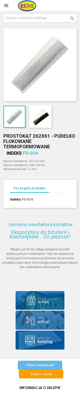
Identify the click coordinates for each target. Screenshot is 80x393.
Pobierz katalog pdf (40, 365)
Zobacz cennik (41, 374)
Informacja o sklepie (40, 388)
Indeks (14, 153)
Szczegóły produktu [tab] (29, 188)
